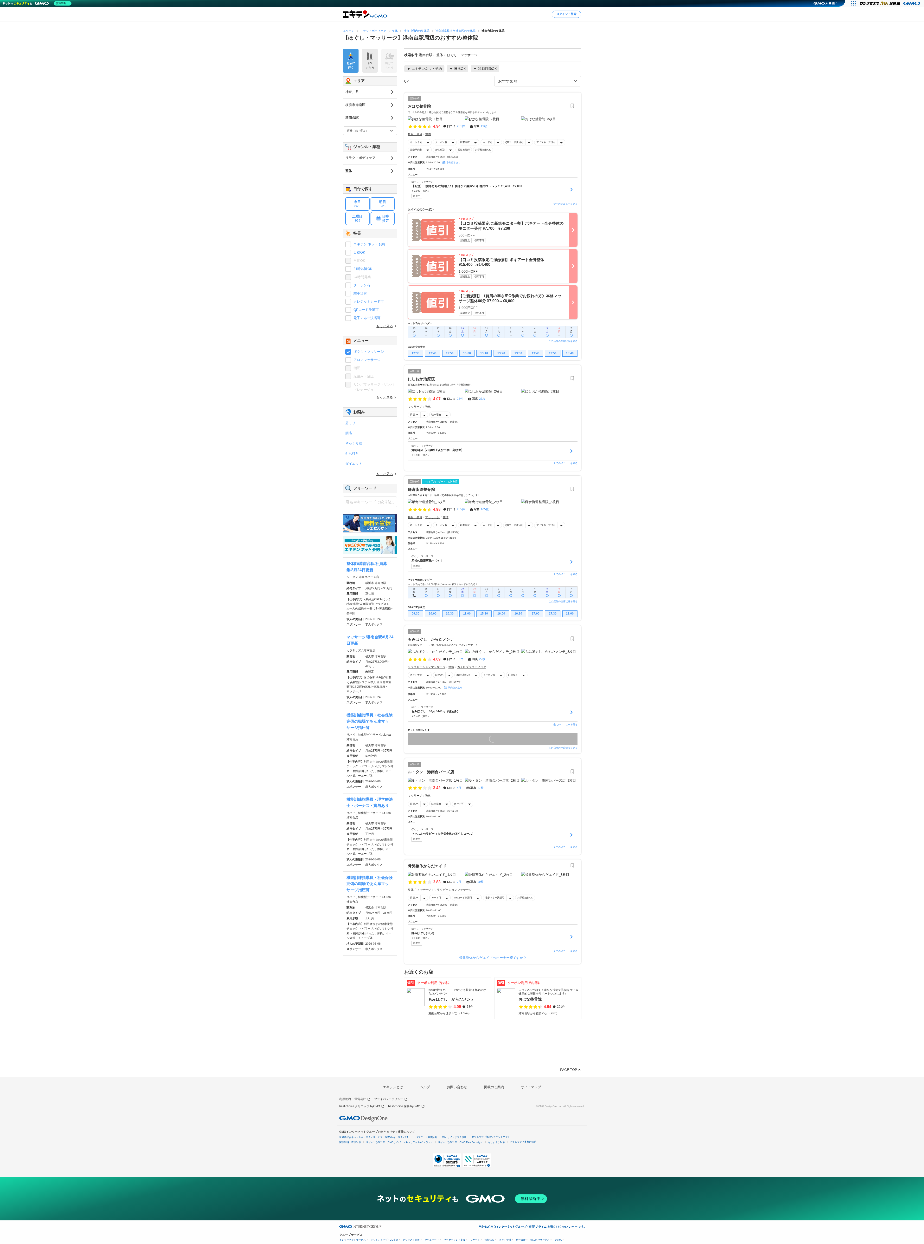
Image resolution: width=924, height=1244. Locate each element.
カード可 (487, 142)
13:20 (501, 353)
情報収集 (489, 1239)
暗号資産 (521, 1239)
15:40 (570, 353)
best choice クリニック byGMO (359, 1106)
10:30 (450, 613)
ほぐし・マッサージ (368, 352)
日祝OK (414, 414)
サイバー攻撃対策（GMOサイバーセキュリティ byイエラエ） (399, 1142)
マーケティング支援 (454, 1239)
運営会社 (360, 1099)
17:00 (535, 613)
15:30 (484, 613)
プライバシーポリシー (388, 1099)
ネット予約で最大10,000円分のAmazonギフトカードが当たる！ (443, 584)
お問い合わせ (457, 1087)
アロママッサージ (366, 360)
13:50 (553, 353)
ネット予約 (416, 142)
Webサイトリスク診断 (454, 1137)
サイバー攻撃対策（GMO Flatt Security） (460, 1142)
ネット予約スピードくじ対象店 (440, 481)
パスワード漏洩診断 (426, 1137)
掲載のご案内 (494, 1087)
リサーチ (475, 1239)
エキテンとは (393, 1087)
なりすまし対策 (496, 1142)
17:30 (553, 613)
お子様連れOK (483, 149)
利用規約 (345, 1099)
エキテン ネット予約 (369, 244)
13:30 (518, 353)
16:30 (518, 613)
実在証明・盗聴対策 (350, 1142)
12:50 (450, 353)
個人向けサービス (540, 1239)
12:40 (432, 353)
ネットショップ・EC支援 (384, 1239)
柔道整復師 (464, 149)
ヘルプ (425, 1087)
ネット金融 (505, 1239)
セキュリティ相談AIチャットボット (491, 1136)
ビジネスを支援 (411, 1239)
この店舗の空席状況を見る (563, 341)
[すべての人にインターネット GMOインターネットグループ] (890, 3)
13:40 (535, 353)
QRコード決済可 (514, 142)
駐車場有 (465, 142)
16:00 (501, 613)
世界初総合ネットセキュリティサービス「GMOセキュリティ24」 (375, 1137)
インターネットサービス (352, 1239)
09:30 (415, 613)
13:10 (484, 353)
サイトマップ (531, 1087)
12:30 (415, 353)
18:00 (570, 613)
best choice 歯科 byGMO (404, 1106)
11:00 (467, 613)
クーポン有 (441, 142)
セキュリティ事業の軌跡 (523, 1141)
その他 (558, 1239)
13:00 (467, 353)
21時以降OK (463, 675)
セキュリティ (431, 1239)
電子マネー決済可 (546, 142)
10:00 (432, 613)
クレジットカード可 (368, 301)
